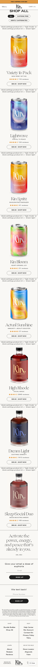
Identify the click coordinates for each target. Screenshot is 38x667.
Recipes (9, 652)
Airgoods (28, 652)
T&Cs (28, 638)
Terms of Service (15, 616)
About (9, 649)
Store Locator (28, 649)
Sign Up (19, 577)
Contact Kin (28, 632)
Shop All (9, 630)
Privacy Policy (25, 616)
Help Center (28, 627)
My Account (28, 630)
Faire (28, 654)
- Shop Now (19, 84)
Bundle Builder (9, 627)
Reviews (9, 654)
